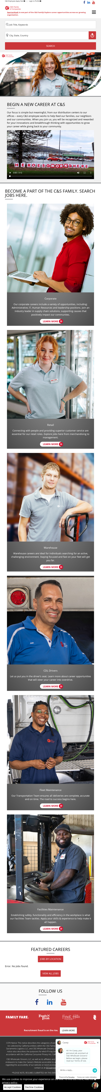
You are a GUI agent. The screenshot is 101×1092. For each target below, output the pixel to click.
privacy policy (10, 1082)
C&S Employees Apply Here (14, 1)
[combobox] (50, 25)
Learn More (52, 322)
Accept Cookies (12, 1087)
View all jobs (50, 973)
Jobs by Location (50, 959)
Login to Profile (34, 1)
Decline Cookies (34, 1087)
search (50, 45)
